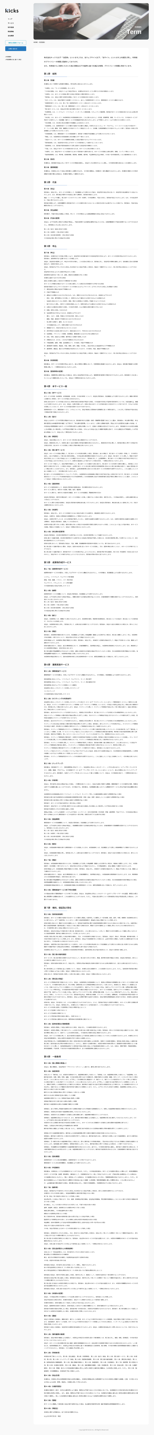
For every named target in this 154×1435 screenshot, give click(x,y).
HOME (36, 42)
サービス (11, 23)
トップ (10, 19)
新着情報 (11, 31)
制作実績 (11, 27)
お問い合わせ (12, 49)
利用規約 (8, 57)
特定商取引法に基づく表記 (13, 59)
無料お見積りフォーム (15, 43)
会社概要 (11, 36)
